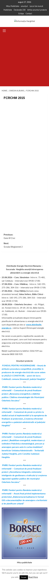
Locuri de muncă (36, 6)
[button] (4, 30)
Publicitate (8, 10)
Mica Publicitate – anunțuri (17, 6)
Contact (29, 14)
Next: (13, 245)
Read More (33, 577)
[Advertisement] (24, 60)
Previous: (9, 236)
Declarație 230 (19, 10)
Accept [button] (23, 577)
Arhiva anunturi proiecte (37, 10)
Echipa (21, 14)
